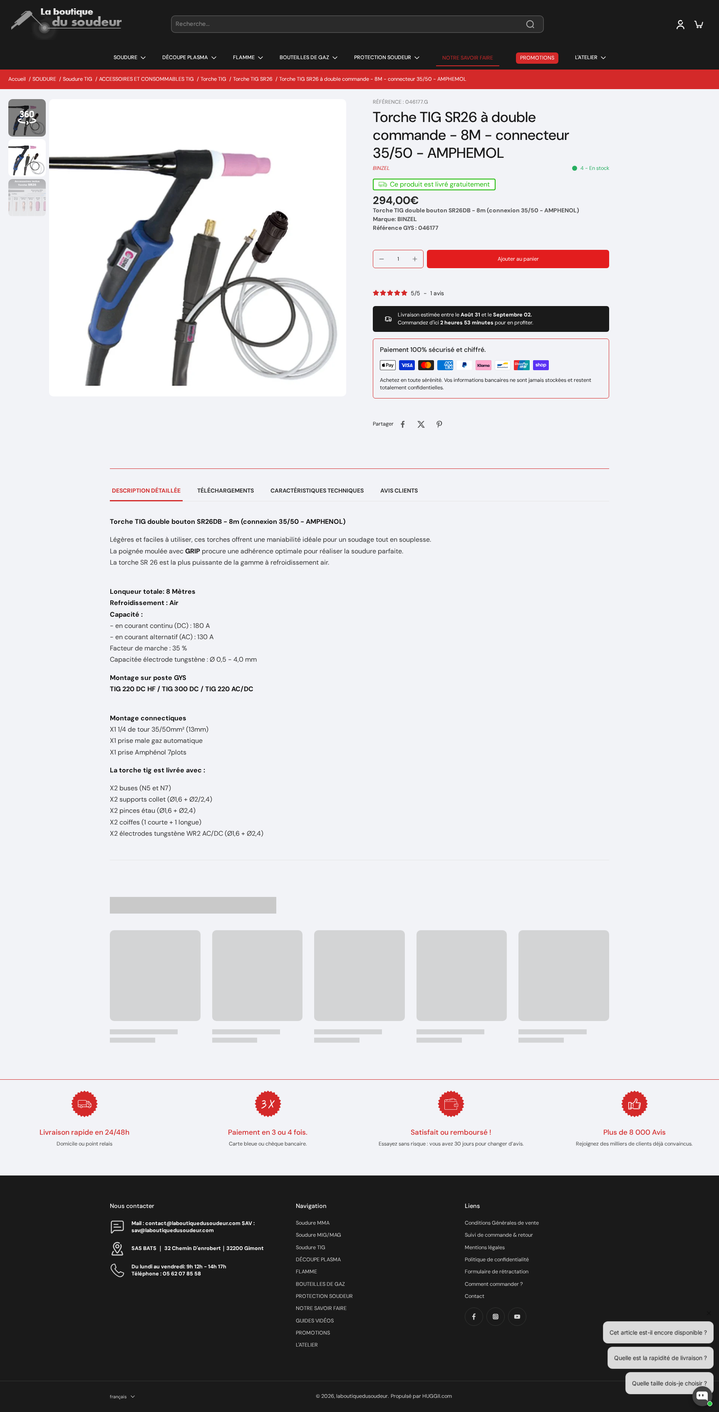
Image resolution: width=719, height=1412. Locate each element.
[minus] (381, 259)
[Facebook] (474, 1316)
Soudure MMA (313, 1223)
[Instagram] (495, 1316)
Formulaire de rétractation (496, 1271)
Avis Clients (399, 490)
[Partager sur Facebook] (403, 424)
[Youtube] (517, 1316)
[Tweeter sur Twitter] (421, 424)
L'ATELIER (307, 1345)
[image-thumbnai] (27, 158)
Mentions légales (485, 1247)
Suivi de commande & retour (499, 1235)
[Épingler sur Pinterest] (439, 424)
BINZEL (381, 168)
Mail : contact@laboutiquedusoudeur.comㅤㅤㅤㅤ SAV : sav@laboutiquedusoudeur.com (193, 1227)
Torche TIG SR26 (253, 79)
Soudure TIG (77, 79)
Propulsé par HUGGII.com (421, 1396)
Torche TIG (213, 79)
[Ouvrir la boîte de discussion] (702, 1396)
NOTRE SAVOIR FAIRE (321, 1308)
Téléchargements (225, 490)
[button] (518, 259)
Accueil (17, 79)
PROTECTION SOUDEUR (324, 1296)
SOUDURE (44, 79)
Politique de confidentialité (497, 1259)
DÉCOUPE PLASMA (318, 1259)
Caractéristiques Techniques (317, 490)
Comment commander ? (494, 1284)
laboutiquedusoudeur (362, 1396)
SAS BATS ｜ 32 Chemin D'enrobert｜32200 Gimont (197, 1248)
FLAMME (306, 1271)
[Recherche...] (530, 24)
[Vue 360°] (27, 118)
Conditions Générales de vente (502, 1223)
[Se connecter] (680, 24)
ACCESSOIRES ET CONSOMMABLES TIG (146, 79)
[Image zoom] (197, 247)
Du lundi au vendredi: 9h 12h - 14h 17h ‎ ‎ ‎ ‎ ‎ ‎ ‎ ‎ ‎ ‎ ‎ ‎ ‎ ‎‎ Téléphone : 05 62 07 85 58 (187, 1270)
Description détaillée (146, 490)
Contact (474, 1296)
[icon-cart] (698, 24)
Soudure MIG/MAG (318, 1235)
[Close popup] (708, 1300)
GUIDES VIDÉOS (315, 1320)
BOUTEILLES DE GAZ (320, 1284)
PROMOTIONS (313, 1333)
